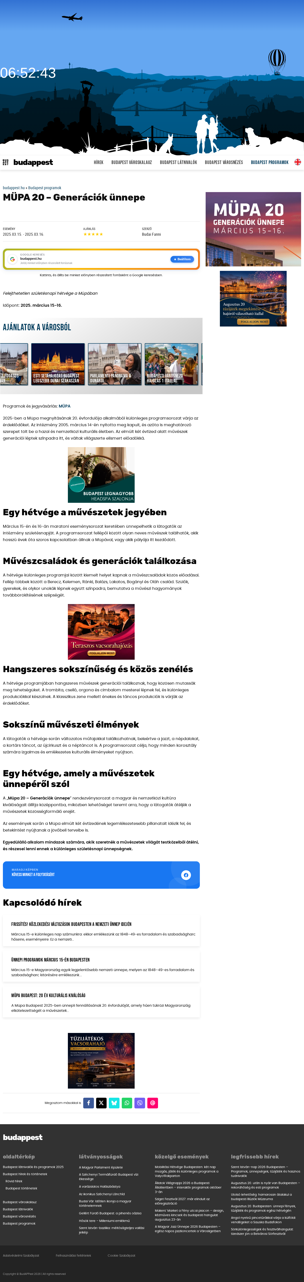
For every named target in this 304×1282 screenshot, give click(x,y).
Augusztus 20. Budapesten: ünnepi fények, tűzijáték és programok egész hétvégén (263, 1208)
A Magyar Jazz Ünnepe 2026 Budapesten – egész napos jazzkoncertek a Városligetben (188, 1229)
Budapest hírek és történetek (25, 1174)
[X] (101, 1103)
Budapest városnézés (224, 163)
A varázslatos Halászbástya (99, 1186)
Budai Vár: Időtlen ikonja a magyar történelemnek (105, 1203)
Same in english (297, 162)
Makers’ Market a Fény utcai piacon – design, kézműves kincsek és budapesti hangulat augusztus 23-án (189, 1215)
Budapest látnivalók (178, 163)
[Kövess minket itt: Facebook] (186, 875)
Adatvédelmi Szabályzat (21, 1255)
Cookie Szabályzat (121, 1255)
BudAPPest (33, 162)
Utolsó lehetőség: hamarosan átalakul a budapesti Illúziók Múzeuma (261, 1197)
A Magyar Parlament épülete (101, 1167)
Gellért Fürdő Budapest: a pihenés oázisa (110, 1213)
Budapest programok (270, 163)
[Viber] (139, 1103)
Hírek (98, 163)
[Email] (152, 1103)
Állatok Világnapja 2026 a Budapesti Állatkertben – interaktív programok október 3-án (188, 1188)
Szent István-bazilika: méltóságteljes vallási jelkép (111, 1230)
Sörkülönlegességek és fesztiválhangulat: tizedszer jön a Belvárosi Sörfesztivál (262, 1231)
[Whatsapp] (127, 1103)
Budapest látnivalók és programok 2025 (33, 1167)
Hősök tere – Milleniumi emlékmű (104, 1221)
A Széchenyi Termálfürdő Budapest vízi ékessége (108, 1177)
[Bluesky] (114, 1103)
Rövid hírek (14, 1181)
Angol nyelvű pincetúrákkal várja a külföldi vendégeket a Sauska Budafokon (263, 1220)
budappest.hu (14, 187)
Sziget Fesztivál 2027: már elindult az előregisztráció (182, 1201)
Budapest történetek (21, 1188)
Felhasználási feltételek (73, 1255)
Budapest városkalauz (131, 163)
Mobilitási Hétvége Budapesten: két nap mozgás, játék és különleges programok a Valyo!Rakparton (186, 1172)
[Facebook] (88, 1103)
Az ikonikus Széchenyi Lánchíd (102, 1194)
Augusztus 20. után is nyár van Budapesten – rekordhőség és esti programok (265, 1185)
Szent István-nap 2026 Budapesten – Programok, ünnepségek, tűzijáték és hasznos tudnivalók (265, 1172)
